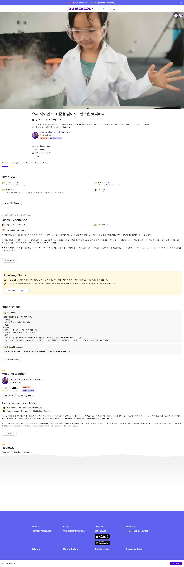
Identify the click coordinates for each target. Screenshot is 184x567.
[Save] (181, 15)
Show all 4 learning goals (16, 290)
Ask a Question (27, 396)
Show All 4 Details (12, 203)
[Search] (110, 8)
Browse (94, 9)
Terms (108, 3)
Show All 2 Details (12, 359)
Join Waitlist (176, 563)
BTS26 (95, 3)
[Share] (176, 15)
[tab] (5, 163)
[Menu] (114, 9)
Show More (9, 260)
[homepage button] (80, 8)
